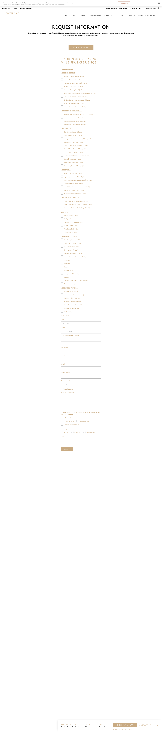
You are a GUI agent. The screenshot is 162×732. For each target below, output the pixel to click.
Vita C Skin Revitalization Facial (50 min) (77, 187)
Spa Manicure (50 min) (71, 247)
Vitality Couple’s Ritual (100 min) (74, 76)
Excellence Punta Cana (26, 8)
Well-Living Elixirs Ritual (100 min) (75, 124)
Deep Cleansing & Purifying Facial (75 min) (78, 180)
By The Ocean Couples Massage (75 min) (77, 100)
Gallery (83, 15)
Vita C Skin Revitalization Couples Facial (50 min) (80, 93)
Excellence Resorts (6, 8)
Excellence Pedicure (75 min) (73, 243)
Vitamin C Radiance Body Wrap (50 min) (77, 208)
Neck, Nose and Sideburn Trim (74, 305)
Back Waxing (68, 312)
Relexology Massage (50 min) (73, 162)
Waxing (66, 277)
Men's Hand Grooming (71, 308)
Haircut (66, 267)
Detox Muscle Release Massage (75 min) (76, 149)
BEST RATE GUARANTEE (124, 729)
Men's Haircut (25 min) (71, 291)
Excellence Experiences (147, 15)
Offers (67, 15)
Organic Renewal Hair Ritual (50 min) (76, 280)
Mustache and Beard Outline (73, 301)
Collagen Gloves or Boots (72, 219)
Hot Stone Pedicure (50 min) (73, 253)
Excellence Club (94, 15)
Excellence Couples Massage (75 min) (76, 97)
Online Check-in (123, 8)
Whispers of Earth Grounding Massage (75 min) (79, 139)
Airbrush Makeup (69, 284)
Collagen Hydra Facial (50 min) (74, 183)
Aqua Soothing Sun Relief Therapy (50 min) (78, 204)
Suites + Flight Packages (145, 724)
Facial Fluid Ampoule (70, 232)
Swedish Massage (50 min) (72, 159)
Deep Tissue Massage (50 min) (73, 152)
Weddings (122, 15)
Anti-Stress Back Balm (71, 229)
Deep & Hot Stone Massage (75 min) (76, 145)
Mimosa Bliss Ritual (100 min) (73, 86)
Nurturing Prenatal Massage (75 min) (75, 166)
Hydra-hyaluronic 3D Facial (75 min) (75, 177)
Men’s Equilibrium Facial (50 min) (75, 194)
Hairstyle (67, 263)
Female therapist (69, 421)
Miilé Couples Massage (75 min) (74, 103)
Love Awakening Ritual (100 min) (74, 90)
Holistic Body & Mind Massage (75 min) (77, 156)
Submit (67, 449)
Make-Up (67, 260)
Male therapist (84, 421)
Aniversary (77, 432)
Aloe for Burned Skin (70, 225)
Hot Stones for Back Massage (73, 222)
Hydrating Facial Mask (71, 215)
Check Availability (125, 725)
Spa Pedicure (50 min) (71, 250)
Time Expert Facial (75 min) (73, 173)
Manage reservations (111, 8)
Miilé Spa (132, 15)
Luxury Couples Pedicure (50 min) (75, 107)
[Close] (159, 3)
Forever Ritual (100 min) (72, 80)
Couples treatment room (72, 425)
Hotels (15, 8)
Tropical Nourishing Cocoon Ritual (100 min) (78, 114)
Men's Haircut (68, 270)
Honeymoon (90, 432)
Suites (75, 15)
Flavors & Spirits (109, 15)
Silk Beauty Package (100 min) (73, 240)
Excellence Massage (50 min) (73, 132)
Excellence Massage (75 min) (73, 135)
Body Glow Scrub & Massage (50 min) (76, 201)
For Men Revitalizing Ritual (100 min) (76, 118)
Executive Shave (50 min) (72, 298)
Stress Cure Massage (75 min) (73, 142)
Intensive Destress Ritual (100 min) (75, 121)
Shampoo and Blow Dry (71, 274)
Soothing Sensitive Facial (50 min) (74, 190)
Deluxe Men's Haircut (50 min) (74, 295)
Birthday (66, 432)
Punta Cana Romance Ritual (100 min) (76, 83)
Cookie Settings (124, 3)
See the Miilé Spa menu (81, 47)
